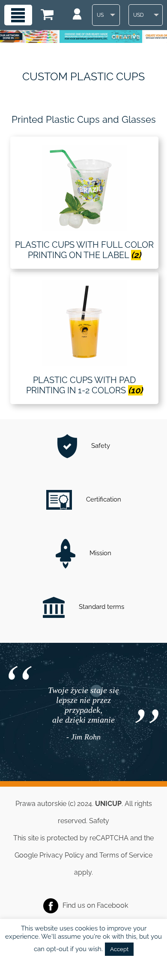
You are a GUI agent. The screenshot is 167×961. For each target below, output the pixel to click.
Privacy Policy (61, 855)
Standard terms (100, 607)
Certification (102, 499)
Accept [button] (119, 949)
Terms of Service (125, 855)
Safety (99, 446)
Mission (99, 553)
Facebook (112, 905)
